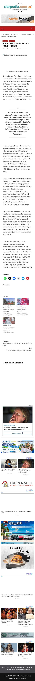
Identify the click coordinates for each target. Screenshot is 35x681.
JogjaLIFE (5, 41)
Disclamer (29, 667)
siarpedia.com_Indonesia (10, 49)
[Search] (32, 28)
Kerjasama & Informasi (23, 669)
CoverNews (13, 678)
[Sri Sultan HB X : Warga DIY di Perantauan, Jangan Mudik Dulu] (9, 301)
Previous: (17, 343)
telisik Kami (5, 667)
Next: (19, 349)
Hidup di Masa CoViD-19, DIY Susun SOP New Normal (9, 327)
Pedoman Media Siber (17, 667)
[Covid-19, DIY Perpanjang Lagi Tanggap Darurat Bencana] (23, 301)
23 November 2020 (23, 49)
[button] (3, 28)
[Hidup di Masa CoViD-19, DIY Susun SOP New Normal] (9, 320)
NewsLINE (11, 41)
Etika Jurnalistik (10, 669)
